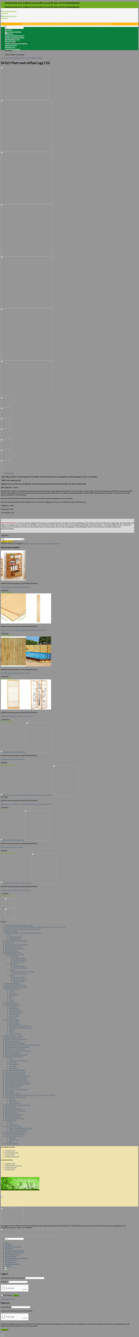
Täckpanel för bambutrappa (15, 1118)
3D (10, 935)
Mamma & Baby (14, 1103)
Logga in (16, 1295)
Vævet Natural (14, 1016)
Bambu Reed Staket (12, 983)
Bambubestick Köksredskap (15, 1043)
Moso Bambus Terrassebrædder (16, 1089)
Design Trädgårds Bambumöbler (16, 1055)
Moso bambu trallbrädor (13, 1086)
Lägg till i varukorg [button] (7, 592)
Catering (12, 1099)
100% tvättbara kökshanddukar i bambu (19, 925)
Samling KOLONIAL (20, 973)
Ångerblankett (10, 1164)
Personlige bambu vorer (13, 1109)
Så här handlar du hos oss (13, 1165)
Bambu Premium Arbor (13, 952)
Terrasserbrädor (10, 1120)
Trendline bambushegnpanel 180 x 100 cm (15, 890)
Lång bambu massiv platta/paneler (17, 1082)
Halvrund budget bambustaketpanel (17, 1076)
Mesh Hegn (13, 1062)
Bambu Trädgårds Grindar (14, 1037)
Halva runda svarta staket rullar (20, 1026)
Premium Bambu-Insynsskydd (15, 1111)
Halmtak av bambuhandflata (15, 1070)
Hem (2, 58)
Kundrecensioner (11, 1167)
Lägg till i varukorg (7, 541)
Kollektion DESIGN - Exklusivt (23, 972)
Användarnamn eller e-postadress (13, 1278)
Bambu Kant (9, 943)
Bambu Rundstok (11, 1002)
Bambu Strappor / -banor (13, 1035)
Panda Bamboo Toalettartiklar (15, 1097)
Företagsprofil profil (12, 1156)
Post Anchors (13, 1064)
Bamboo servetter (11, 931)
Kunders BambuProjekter (14, 36)
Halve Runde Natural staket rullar (20, 1028)
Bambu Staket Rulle (12, 1020)
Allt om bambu (10, 41)
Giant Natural (14, 1008)
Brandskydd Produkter (13, 1053)
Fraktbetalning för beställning (16, 43)
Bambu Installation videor (14, 38)
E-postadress (6, 1307)
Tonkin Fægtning (15, 1033)
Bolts (11, 1058)
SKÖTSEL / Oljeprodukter (14, 1115)
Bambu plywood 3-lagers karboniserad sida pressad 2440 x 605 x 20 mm (26, 804)
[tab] (69, 473)
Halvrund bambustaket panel (15, 1074)
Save (10, 1142)
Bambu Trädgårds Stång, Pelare (16, 1039)
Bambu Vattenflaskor (12, 1041)
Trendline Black (14, 1014)
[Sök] (6, 1241)
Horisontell (13, 964)
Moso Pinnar (13, 995)
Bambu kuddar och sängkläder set (17, 944)
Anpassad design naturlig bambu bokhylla (15, 587)
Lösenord (4, 1282)
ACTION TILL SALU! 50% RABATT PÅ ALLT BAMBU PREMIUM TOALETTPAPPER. (35, 927)
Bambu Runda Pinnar (12, 989)
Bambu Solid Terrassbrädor (18, 1130)
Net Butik (8, 30)
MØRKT (12, 1029)
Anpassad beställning (13, 32)
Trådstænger (13, 1068)
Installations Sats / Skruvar (18, 1060)
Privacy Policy (10, 1154)
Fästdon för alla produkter (14, 1057)
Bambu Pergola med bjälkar (14, 948)
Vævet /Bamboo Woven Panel (15, 1132)
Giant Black (13, 1006)
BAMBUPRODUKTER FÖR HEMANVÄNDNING (22, 1045)
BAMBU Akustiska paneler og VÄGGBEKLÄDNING (23, 58)
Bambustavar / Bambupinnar (15, 1049)
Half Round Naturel (16, 1012)
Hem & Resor (13, 1101)
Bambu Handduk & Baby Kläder (16, 941)
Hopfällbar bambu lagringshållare (13, 759)
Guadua (11, 991)
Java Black (12, 993)
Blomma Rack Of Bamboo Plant (12, 847)
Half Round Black (15, 1010)
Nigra (11, 997)
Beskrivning (9, 473)
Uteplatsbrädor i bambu (13, 1126)
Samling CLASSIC (19, 958)
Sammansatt (13, 1124)
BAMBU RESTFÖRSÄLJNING (15, 985)
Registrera (5, 1329)
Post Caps (12, 1066)
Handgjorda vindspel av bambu (16, 1078)
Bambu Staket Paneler (12, 1004)
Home (7, 28)
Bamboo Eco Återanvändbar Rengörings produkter (22, 929)
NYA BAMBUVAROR (12, 1093)
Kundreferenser (11, 45)
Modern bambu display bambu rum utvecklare (17, 716)
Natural (11, 1031)
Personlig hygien (10, 1107)
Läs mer (3, 809)
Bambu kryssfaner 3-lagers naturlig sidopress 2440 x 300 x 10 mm (24, 630)
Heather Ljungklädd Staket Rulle (16, 1080)
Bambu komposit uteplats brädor (20, 1128)
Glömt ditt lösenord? (8, 1299)
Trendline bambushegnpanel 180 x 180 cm (15, 673)
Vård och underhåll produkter (15, 1134)
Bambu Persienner (11, 950)
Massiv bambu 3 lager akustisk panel (18, 1084)
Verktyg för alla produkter (14, 1136)
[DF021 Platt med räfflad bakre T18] (10, 918)
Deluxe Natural (14, 1024)
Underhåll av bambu (12, 49)
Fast (10, 1122)
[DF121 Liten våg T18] (10, 908)
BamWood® (13, 956)
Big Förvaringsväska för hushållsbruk (18, 1051)
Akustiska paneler (15, 937)
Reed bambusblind (11, 1113)
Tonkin (11, 1001)
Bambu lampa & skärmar (13, 946)
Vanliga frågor (10, 1169)
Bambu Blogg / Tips (12, 39)
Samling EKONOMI (20, 960)
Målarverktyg (14, 1140)
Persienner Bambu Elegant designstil (17, 1105)
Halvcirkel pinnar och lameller (15, 1072)
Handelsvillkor (10, 1151)
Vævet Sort (13, 1018)
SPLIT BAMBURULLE (12, 1116)
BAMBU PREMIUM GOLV (14, 954)
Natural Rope (9, 1091)
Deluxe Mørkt (14, 1022)
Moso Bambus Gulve (12, 1087)
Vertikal (12, 975)
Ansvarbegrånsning (11, 1153)
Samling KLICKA (19, 962)
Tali (10, 999)
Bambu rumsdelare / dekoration (16, 987)
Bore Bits (12, 1138)
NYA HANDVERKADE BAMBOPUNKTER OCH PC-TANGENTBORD (30, 1095)
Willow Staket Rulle (12, 1143)
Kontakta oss (10, 47)
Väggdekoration (14, 939)
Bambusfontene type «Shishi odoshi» (17, 1047)
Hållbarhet (9, 34)
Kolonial (12, 970)
